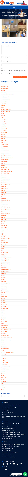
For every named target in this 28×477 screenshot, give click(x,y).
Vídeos (2, 379)
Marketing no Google (5, 263)
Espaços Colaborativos (6, 184)
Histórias (3, 223)
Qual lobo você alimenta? (7, 448)
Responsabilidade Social (6, 337)
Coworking (3, 136)
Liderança (3, 244)
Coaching (3, 119)
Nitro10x (3, 292)
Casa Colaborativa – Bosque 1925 (21, 15)
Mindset (3, 275)
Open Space (4, 296)
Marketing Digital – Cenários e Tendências (11, 426)
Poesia (2, 316)
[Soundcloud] (25, 464)
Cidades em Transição (6, 109)
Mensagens (3, 267)
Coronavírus (4, 132)
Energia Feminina (5, 180)
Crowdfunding (4, 144)
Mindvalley (3, 277)
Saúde (2, 343)
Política (3, 319)
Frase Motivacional (5, 207)
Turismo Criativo (5, 370)
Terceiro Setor (4, 364)
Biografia (3, 105)
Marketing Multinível (5, 262)
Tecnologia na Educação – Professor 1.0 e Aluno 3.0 (13, 434)
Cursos (2, 152)
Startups (3, 344)
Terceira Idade (4, 362)
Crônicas (3, 142)
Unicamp (3, 373)
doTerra (3, 165)
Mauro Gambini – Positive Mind (9, 458)
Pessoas (3, 310)
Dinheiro (3, 163)
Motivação (3, 281)
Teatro (2, 350)
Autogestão (3, 101)
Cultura (3, 148)
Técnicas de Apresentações (7, 352)
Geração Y (3, 219)
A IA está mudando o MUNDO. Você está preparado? (13, 444)
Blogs (2, 107)
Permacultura (4, 304)
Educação (12, 15)
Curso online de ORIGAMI (7, 456)
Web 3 (2, 383)
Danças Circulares (5, 153)
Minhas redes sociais (7, 414)
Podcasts (3, 314)
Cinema (3, 113)
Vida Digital (3, 377)
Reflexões (3, 333)
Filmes (2, 202)
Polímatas (3, 317)
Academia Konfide (5, 86)
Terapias (3, 360)
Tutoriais (3, 371)
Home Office (4, 225)
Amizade (3, 90)
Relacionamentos (5, 335)
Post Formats (4, 321)
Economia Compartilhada (6, 171)
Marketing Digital (5, 260)
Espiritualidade (4, 188)
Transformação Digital (6, 366)
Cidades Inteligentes (5, 111)
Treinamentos (4, 368)
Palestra (3, 300)
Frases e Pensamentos (6, 209)
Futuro (2, 211)
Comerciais (3, 126)
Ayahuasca (3, 103)
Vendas (3, 375)
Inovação (3, 236)
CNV (2, 117)
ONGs (2, 294)
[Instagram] (7, 464)
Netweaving (4, 287)
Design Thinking (4, 159)
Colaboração (4, 123)
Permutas (3, 306)
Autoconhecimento (5, 99)
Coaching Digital (6, 410)
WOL (2, 385)
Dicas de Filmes (4, 161)
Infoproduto (4, 234)
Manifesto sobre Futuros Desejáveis (10, 407)
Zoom (2, 389)
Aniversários (4, 92)
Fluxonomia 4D (4, 204)
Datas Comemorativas (6, 155)
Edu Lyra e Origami (6, 454)
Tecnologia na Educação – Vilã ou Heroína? (11, 432)
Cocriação (3, 121)
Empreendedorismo (5, 179)
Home (8, 15)
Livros (2, 248)
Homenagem (4, 227)
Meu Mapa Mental (6, 408)
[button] (14, 7)
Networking (3, 289)
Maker (2, 250)
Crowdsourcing (4, 146)
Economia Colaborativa (6, 169)
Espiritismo (3, 186)
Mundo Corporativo (5, 283)
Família (3, 194)
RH (2, 339)
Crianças (3, 138)
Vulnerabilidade (4, 381)
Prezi (2, 323)
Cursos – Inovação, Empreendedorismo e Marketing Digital (13, 417)
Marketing (3, 256)
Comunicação (4, 128)
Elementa (3, 177)
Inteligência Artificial (5, 238)
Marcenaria (3, 254)
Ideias (2, 231)
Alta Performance (5, 88)
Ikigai (2, 233)
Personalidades (4, 308)
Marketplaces (4, 265)
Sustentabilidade (5, 348)
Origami (3, 298)
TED (2, 356)
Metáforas (3, 273)
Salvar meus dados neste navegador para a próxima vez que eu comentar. (14, 72)
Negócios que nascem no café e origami (11, 446)
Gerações (3, 221)
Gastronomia (4, 215)
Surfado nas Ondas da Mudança (9, 428)
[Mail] (6, 469)
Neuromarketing (5, 290)
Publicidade (4, 327)
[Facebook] (10, 464)
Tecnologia (3, 354)
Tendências (3, 358)
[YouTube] (3, 464)
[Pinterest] (21, 464)
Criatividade (4, 140)
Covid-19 (3, 134)
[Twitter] (18, 464)
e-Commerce (4, 167)
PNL (2, 312)
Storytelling (3, 346)
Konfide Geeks (4, 242)
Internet (3, 240)
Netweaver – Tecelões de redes (9, 412)
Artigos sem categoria (6, 96)
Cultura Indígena (5, 150)
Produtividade (4, 325)
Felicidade (3, 198)
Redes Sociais (4, 331)
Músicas (3, 285)
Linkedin (3, 246)
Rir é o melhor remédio (6, 341)
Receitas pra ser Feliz (6, 329)
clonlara (3, 115)
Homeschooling (4, 229)
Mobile (2, 279)
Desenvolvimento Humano (7, 157)
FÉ (1, 196)
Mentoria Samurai (5, 271)
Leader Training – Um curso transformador (11, 405)
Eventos (3, 190)
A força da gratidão (6, 450)
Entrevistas (3, 182)
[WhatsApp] (3, 469)
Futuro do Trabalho (5, 213)
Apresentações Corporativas (7, 94)
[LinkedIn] (14, 464)
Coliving (3, 125)
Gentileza (3, 217)
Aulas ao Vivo (4, 98)
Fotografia (3, 206)
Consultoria (3, 130)
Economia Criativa (5, 173)
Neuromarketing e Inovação (8, 430)
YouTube (3, 387)
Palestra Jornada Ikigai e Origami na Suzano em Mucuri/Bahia (12, 424)
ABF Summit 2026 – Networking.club (10, 452)
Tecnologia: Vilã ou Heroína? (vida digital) (11, 436)
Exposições (3, 192)
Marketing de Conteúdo (6, 258)
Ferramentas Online (5, 200)
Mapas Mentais (4, 252)
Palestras (3, 302)
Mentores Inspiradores (6, 269)
